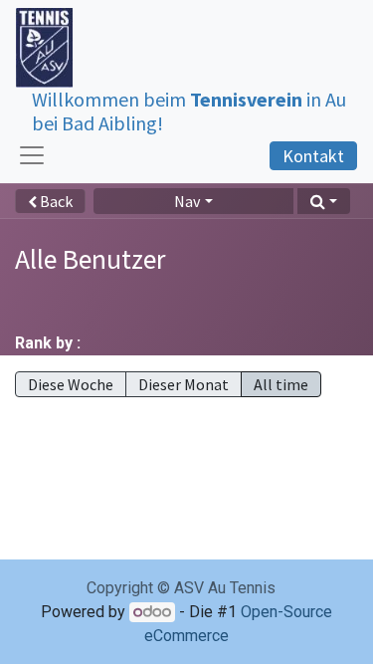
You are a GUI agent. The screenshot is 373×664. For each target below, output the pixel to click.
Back (55, 201)
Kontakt (313, 155)
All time (281, 384)
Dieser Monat (183, 384)
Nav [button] (187, 201)
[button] (323, 201)
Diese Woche (70, 384)
